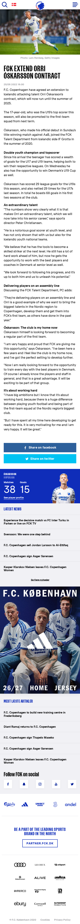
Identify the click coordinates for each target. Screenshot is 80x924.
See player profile (14, 497)
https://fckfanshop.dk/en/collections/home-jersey (35, 591)
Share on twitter (42, 459)
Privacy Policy (62, 919)
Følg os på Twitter (72, 784)
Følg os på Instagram (40, 784)
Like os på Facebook (8, 784)
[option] (40, 32)
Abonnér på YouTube (56, 784)
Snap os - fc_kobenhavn (24, 784)
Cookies (45, 919)
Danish (15, 4)
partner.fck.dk (40, 843)
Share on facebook (42, 447)
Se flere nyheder (40, 579)
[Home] (40, 5)
